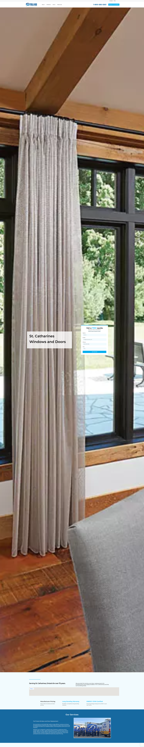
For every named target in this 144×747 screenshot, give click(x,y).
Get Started (94, 351)
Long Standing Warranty (70, 701)
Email (84, 337)
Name (84, 333)
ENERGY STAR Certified (95, 701)
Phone (84, 342)
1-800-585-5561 (99, 4)
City (83, 346)
